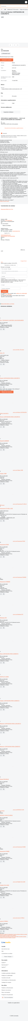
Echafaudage (10, 934)
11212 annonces (8, 220)
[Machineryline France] (9, 2)
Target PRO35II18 (4, 779)
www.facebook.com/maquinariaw (8, 236)
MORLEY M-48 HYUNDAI (6, 815)
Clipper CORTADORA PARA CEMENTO (9, 700)
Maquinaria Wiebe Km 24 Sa (7, 209)
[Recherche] (26, 6)
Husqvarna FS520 (4, 544)
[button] (26, 2)
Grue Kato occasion (9, 936)
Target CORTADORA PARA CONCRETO (10, 378)
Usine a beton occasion (5, 935)
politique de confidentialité (21, 293)
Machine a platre (3, 934)
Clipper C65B (3, 473)
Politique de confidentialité (7, 975)
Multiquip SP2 (3, 617)
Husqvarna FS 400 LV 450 (6, 508)
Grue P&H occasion (18, 936)
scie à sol (14, 67)
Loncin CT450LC (4, 921)
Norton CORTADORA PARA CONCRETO (10, 416)
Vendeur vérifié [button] (4, 219)
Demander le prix (6, 53)
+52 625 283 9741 (16, 231)
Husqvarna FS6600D (5, 581)
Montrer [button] (10, 231)
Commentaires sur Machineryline (9, 980)
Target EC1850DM (4, 440)
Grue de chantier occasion (9, 937)
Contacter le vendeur (6, 59)
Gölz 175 (2, 353)
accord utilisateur (7, 294)
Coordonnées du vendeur (7, 953)
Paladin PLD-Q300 (4, 885)
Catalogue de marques (6, 982)
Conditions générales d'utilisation (8, 973)
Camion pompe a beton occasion (20, 934)
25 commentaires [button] (4, 223)
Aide (2, 951)
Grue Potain (2, 936)
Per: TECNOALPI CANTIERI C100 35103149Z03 (12, 320)
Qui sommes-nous (6, 948)
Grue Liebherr (13, 935)
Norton (13, 62)
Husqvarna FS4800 (4, 851)
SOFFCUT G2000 (4, 676)
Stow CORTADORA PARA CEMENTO (9, 653)
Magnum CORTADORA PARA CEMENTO (10, 746)
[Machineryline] (5, 9)
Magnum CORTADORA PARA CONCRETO (10, 723)
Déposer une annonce (7, 391)
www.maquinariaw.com (6, 235)
